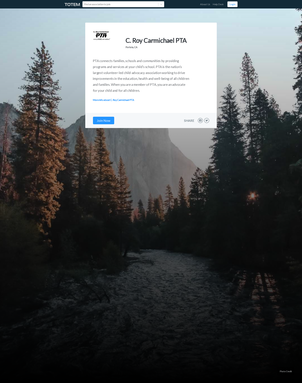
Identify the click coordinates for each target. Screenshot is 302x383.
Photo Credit (286, 371)
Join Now (103, 120)
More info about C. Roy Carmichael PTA (113, 99)
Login (232, 4)
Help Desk (218, 4)
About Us (205, 4)
